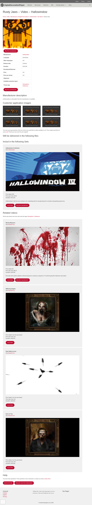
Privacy (82, 1)
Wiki (52, 5)
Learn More (10, 205)
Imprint (77, 1)
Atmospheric (26, 84)
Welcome (29, 5)
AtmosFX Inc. (11, 224)
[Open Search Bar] (90, 5)
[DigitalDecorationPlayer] (2, 5)
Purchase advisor (60, 5)
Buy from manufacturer (10, 51)
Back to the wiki (8, 483)
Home (4, 16)
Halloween (25, 86)
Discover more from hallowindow (24, 483)
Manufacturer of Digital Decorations (20, 16)
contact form (47, 478)
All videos (40, 16)
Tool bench (45, 5)
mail (7, 132)
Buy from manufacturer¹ (22, 280)
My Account (37, 5)
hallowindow (26, 54)
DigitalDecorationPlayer (14, 5)
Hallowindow (33, 16)
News (70, 5)
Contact (89, 1)
